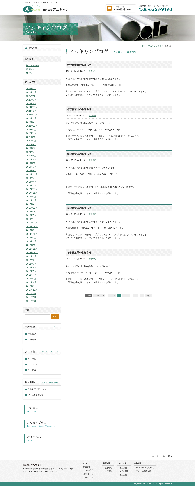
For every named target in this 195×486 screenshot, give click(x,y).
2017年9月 (31, 196)
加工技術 (123, 468)
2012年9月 (31, 256)
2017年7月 (31, 200)
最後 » (148, 296)
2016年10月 (32, 211)
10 (135, 296)
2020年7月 (31, 152)
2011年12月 (31, 290)
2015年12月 (32, 222)
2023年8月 (31, 118)
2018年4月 (31, 182)
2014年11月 (31, 234)
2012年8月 (31, 260)
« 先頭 (96, 296)
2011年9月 (31, 293)
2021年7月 (31, 140)
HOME (143, 46)
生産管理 (108, 468)
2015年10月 (32, 226)
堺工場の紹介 (32, 65)
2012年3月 (31, 278)
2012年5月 (31, 271)
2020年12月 (32, 148)
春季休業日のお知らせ (79, 64)
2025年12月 (32, 96)
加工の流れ (124, 471)
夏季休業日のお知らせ (79, 154)
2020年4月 (31, 159)
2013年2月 (31, 237)
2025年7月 (31, 100)
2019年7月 (31, 167)
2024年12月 (32, 107)
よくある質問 (87, 470)
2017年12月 (32, 189)
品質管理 (108, 471)
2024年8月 (31, 111)
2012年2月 (31, 282)
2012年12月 (32, 245)
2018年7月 (31, 178)
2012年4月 (31, 275)
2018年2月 (31, 185)
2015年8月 (31, 230)
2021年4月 (31, 144)
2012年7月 (31, 264)
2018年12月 (32, 174)
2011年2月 (31, 301)
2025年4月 (31, 103)
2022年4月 (31, 133)
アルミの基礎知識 (143, 471)
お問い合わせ (87, 474)
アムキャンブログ (155, 46)
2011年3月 (31, 297)
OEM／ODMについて (145, 468)
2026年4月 (31, 92)
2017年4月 (31, 204)
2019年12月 (32, 163)
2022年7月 (31, 129)
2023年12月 (32, 114)
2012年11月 (31, 249)
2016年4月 (31, 219)
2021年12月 (32, 137)
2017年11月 (31, 193)
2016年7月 (31, 215)
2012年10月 (32, 252)
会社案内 (86, 467)
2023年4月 (31, 122)
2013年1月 (31, 241)
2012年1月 (31, 286)
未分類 (29, 73)
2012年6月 (31, 267)
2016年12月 (32, 208)
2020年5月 (31, 155)
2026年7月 (31, 88)
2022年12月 (32, 126)
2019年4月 (31, 170)
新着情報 (92, 71)
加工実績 (123, 475)
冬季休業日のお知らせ (79, 109)
